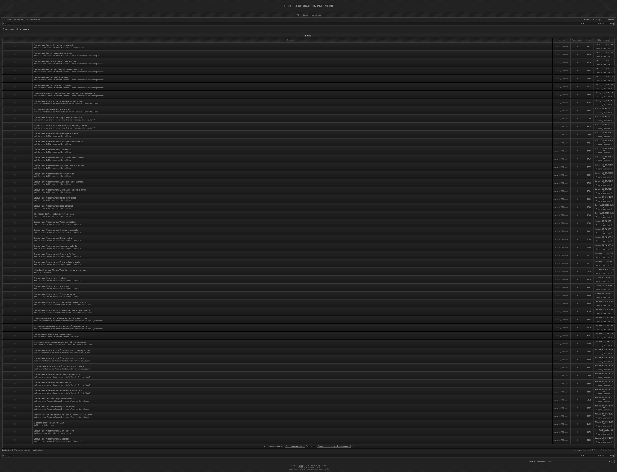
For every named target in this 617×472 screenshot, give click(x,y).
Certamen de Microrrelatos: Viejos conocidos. (55, 222)
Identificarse (316, 15)
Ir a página (578, 450)
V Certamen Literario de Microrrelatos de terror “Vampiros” (59, 224)
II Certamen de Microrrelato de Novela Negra (53, 136)
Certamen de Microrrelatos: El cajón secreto (54, 431)
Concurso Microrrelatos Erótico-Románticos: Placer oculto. (61, 318)
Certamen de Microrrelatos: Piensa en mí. (53, 383)
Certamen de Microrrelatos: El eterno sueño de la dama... (60, 158)
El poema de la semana (45, 425)
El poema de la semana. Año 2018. (49, 423)
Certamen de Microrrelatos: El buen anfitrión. (54, 254)
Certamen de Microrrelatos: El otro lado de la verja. (57, 262)
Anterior (586, 450)
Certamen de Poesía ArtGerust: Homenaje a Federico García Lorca (62, 401)
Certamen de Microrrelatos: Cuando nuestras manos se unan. (62, 310)
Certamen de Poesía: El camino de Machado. (54, 45)
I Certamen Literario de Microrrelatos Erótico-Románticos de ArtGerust (63, 353)
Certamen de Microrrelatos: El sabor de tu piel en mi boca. (60, 302)
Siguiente (611, 450)
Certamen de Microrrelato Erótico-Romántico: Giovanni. (59, 358)
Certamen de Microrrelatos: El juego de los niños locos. (59, 101)
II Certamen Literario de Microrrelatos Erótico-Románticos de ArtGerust (64, 305)
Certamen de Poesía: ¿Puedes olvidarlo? (52, 85)
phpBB (301, 466)
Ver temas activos (33, 20)
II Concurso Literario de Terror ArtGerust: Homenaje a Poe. (60, 126)
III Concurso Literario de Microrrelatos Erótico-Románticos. (61, 326)
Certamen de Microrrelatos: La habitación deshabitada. (59, 182)
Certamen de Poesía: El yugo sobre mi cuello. (54, 399)
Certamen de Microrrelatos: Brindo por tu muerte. (56, 134)
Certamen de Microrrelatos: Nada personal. (53, 206)
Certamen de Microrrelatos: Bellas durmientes (55, 198)
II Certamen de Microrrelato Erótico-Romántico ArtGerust (60, 342)
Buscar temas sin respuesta (13, 20)
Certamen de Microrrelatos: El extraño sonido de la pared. (60, 190)
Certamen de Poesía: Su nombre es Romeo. (54, 53)
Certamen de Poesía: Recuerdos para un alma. (55, 61)
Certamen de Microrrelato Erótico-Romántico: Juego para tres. (62, 350)
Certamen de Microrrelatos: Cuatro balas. (53, 150)
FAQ (298, 15)
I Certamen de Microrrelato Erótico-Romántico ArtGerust (59, 366)
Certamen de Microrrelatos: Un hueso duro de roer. (57, 375)
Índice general (8, 24)
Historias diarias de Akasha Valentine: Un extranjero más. (60, 270)
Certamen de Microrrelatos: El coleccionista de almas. (58, 142)
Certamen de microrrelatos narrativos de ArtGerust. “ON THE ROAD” (63, 377)
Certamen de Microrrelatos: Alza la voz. (52, 286)
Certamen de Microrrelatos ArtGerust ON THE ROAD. (58, 391)
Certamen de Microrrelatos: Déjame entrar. (53, 238)
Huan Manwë (310, 469)
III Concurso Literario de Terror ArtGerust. (53, 109)
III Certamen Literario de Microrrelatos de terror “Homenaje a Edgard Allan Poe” (67, 104)
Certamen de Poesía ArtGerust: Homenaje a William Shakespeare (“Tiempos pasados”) (70, 56)
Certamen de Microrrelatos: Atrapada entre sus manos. (59, 166)
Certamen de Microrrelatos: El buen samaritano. (56, 294)
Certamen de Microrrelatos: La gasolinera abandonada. (59, 117)
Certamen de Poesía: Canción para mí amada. (55, 407)
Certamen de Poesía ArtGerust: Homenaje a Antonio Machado (60, 48)
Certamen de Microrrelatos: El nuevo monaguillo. (56, 230)
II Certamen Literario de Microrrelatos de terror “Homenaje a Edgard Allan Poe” (66, 120)
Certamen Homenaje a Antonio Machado (52, 334)
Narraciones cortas (43, 272)
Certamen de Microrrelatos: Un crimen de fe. (54, 174)
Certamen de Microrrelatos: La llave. (50, 278)
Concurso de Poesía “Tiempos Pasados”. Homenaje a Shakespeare (64, 93)
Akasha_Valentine (561, 46)
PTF (318, 467)
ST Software (310, 467)
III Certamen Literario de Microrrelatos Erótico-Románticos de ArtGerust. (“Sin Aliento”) (69, 321)
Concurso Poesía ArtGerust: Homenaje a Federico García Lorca (63, 415)
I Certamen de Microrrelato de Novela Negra (53, 433)
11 (606, 450)
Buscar (305, 15)
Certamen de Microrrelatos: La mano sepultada (55, 246)
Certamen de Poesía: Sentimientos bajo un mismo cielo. (59, 69)
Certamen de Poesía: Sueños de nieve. (51, 77)
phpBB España (324, 469)
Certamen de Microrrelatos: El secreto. (51, 439)
